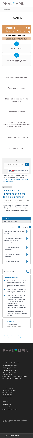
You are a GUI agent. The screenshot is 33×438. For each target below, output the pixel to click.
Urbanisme (6, 10)
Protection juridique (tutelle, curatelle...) (14, 177)
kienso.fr (22, 338)
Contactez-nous (6, 404)
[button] (16, 232)
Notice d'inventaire (12, 324)
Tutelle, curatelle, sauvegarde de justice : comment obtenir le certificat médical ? (16, 301)
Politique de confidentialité (9, 410)
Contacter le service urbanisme (16, 61)
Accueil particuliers (8, 175)
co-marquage (15, 338)
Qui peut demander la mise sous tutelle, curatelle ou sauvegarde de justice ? (16, 307)
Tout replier (15, 227)
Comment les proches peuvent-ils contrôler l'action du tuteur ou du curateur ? (16, 291)
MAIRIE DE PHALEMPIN (14, 435)
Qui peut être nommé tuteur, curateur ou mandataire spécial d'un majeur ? (17, 313)
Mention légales (6, 407)
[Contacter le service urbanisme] (16, 55)
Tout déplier (25, 227)
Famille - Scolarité (20, 175)
